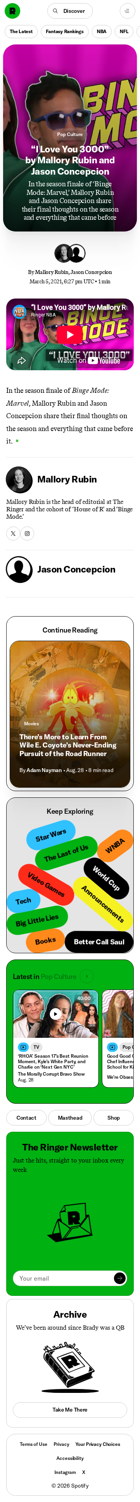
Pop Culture (69, 134)
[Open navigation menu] (127, 11)
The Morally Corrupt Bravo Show (51, 1074)
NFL (124, 31)
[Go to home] (12, 11)
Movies (31, 723)
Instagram (65, 1472)
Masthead (70, 1117)
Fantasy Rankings (65, 31)
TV (36, 1047)
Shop (113, 1117)
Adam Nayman (43, 770)
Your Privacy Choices (97, 1444)
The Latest (21, 31)
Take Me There (70, 1409)
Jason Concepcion (91, 272)
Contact (26, 1117)
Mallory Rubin (51, 272)
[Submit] (120, 1278)
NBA (102, 31)
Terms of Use (33, 1444)
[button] (70, 11)
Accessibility (69, 1458)
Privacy (61, 1444)
